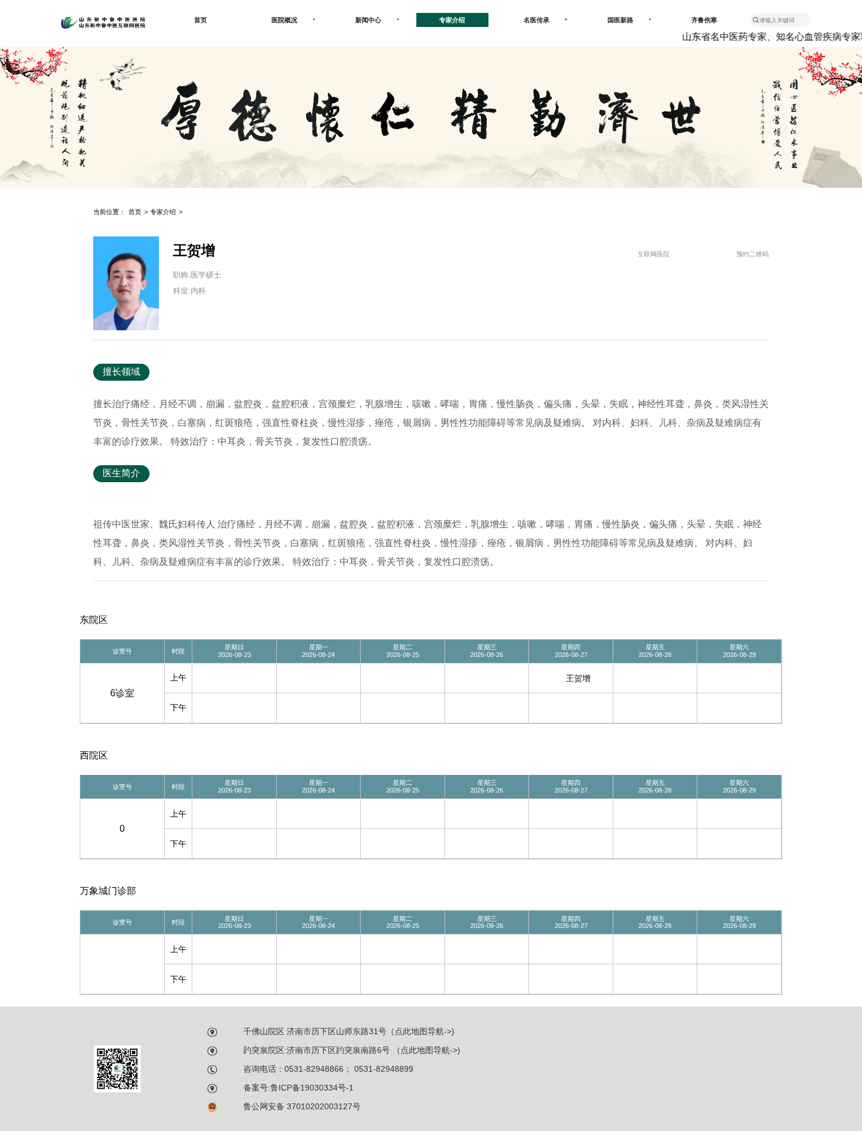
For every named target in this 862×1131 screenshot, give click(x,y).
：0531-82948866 (310, 1069)
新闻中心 (368, 19)
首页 (200, 19)
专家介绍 (452, 19)
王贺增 (578, 678)
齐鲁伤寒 (704, 19)
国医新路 (620, 19)
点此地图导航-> (423, 1031)
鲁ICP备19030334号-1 (312, 1087)
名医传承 (536, 19)
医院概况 (284, 19)
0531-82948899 (382, 1069)
